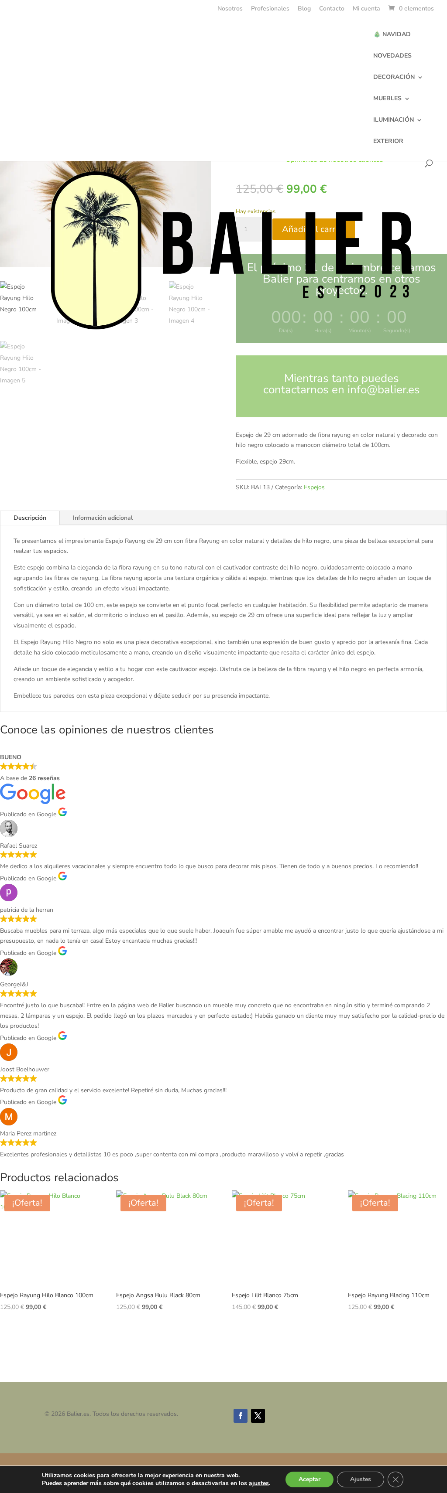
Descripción (30, 518)
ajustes (259, 1483)
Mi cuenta (366, 9)
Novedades (392, 56)
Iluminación (393, 120)
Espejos (314, 487)
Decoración (394, 77)
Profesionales (270, 9)
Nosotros (230, 9)
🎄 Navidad (392, 34)
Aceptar (309, 1479)
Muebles (387, 98)
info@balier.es (383, 389)
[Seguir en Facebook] (241, 1416)
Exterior (388, 141)
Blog (304, 9)
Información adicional (103, 518)
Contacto (331, 9)
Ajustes (360, 1479)
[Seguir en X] (258, 1416)
